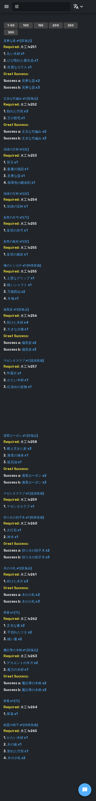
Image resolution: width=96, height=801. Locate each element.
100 (26, 25)
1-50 (11, 25)
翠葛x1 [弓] (11, 612)
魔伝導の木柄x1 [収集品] (20, 650)
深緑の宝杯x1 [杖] (16, 149)
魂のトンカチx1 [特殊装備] (22, 265)
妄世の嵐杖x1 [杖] (16, 241)
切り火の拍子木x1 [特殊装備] (23, 517)
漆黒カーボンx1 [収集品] (20, 435)
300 (11, 32)
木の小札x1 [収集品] (17, 568)
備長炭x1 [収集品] (16, 309)
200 (56, 25)
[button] (77, 6)
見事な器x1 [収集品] (17, 40)
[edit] (84, 789)
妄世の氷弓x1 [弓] (16, 217)
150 (41, 25)
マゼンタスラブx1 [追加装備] (23, 360)
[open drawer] (6, 6)
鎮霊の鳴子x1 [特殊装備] (20, 725)
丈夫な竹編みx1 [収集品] (20, 98)
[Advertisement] (48, 415)
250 (70, 25)
